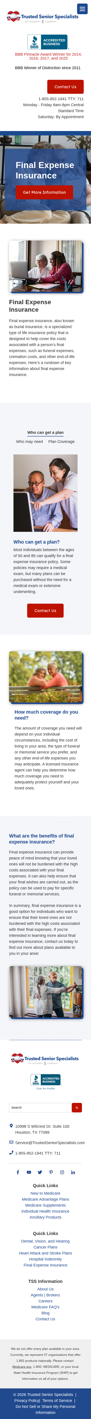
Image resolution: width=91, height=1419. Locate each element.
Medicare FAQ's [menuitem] (45, 1307)
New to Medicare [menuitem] (45, 1193)
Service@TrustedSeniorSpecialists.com (50, 1143)
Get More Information (44, 192)
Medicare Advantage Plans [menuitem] (45, 1199)
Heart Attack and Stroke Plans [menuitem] (45, 1253)
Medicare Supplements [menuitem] (45, 1205)
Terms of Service (57, 1400)
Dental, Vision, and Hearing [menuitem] (45, 1241)
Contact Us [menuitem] (45, 1319)
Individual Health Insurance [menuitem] (45, 1211)
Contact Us (65, 86)
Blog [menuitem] (45, 1313)
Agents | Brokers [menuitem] (45, 1295)
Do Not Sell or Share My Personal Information (45, 1409)
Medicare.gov (21, 1366)
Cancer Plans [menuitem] (45, 1247)
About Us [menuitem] (45, 1289)
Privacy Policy (26, 1400)
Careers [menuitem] (45, 1301)
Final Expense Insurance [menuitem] (45, 1265)
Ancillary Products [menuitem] (45, 1217)
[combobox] (40, 1107)
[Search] (77, 1107)
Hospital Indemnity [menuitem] (45, 1259)
